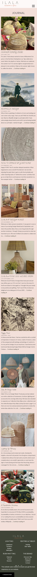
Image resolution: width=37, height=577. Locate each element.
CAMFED (27, 561)
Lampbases (9, 544)
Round (9, 559)
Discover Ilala (28, 557)
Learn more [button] (22, 569)
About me (28, 559)
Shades (9, 548)
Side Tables (28, 546)
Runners (9, 561)
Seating (28, 544)
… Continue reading (18, 68)
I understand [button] (7, 574)
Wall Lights (9, 550)
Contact (27, 563)
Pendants (9, 546)
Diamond (9, 557)
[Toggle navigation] (33, 6)
